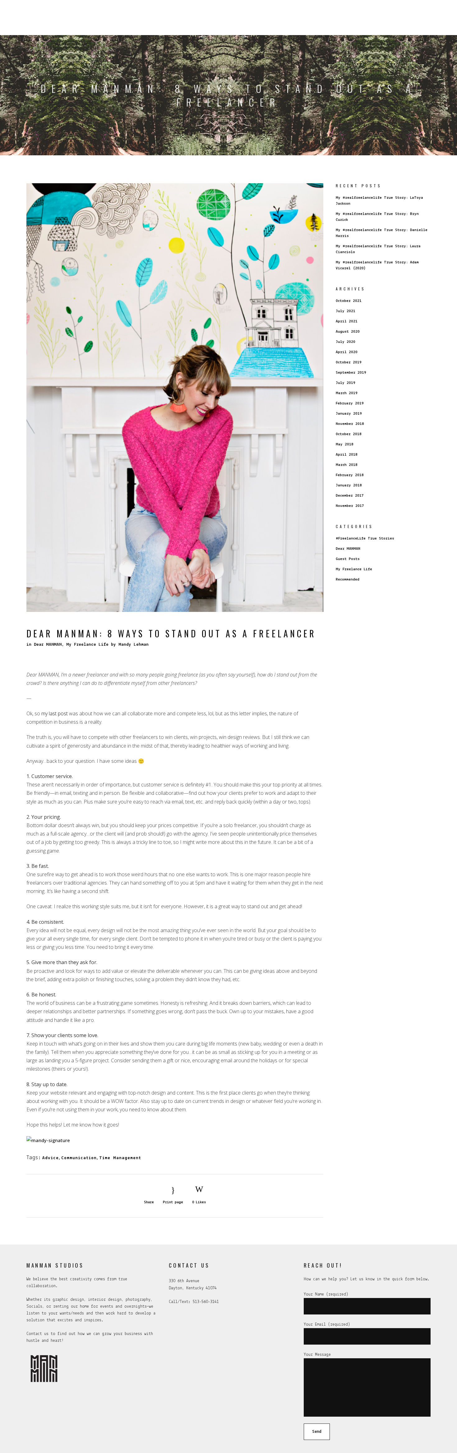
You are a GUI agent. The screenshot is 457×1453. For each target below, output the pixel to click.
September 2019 (351, 373)
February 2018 (350, 475)
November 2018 (350, 424)
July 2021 (345, 311)
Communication (79, 1158)
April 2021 (347, 321)
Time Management (120, 1158)
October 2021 (349, 301)
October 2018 (349, 434)
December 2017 (350, 496)
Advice (50, 1158)
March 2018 (347, 465)
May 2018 (344, 444)
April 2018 (347, 455)
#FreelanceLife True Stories (365, 538)
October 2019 (349, 362)
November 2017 (350, 506)
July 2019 (345, 383)
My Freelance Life (87, 644)
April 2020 (347, 352)
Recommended (347, 579)
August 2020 (348, 332)
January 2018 (349, 485)
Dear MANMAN (48, 644)
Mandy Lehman (133, 644)
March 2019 (347, 393)
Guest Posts (348, 559)
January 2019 (349, 414)
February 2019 (350, 403)
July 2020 (345, 342)
